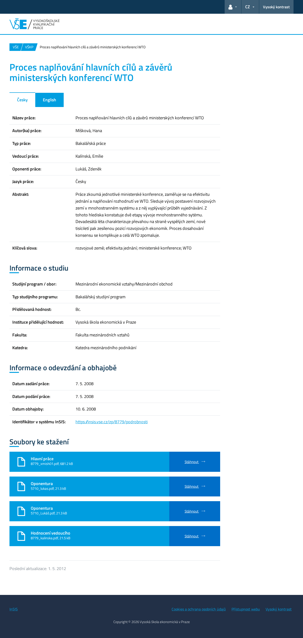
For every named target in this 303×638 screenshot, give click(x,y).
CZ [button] (247, 7)
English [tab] (49, 100)
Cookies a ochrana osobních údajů (199, 609)
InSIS (13, 609)
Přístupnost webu (246, 609)
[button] (233, 7)
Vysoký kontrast (276, 7)
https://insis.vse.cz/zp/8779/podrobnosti (112, 422)
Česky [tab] (22, 100)
